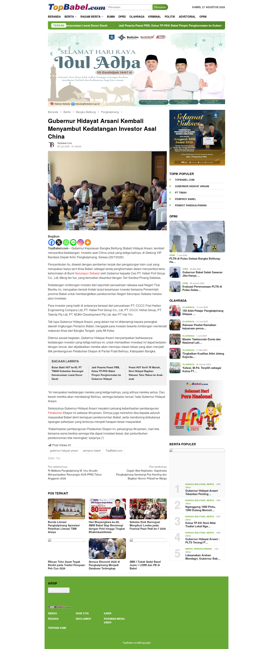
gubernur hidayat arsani (64, 450)
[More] (87, 242)
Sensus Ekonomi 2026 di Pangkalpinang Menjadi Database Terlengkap (104, 565)
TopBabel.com (114, 450)
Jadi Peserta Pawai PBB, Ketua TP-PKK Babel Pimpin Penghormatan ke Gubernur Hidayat (137, 25)
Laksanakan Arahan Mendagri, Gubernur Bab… (202, 556)
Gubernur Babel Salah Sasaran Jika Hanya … (202, 274)
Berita (210, 484)
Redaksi (53, 618)
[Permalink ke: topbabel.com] (51, 144)
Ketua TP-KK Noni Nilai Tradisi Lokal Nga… (200, 524)
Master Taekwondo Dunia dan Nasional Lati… (201, 340)
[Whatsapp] (66, 242)
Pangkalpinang (203, 548)
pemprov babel (92, 450)
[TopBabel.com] (77, 7)
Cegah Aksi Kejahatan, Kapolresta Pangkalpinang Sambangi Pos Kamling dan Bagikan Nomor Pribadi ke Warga (141, 472)
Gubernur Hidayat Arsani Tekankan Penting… (201, 492)
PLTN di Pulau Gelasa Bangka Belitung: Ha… (195, 260)
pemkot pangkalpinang (191, 205)
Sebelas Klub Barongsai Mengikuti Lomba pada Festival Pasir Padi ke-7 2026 (148, 525)
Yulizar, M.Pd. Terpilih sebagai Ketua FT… (201, 369)
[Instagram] (80, 242)
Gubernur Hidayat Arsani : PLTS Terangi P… (202, 540)
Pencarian (160, 7)
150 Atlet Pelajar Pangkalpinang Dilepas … (202, 312)
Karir (107, 613)
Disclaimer (83, 618)
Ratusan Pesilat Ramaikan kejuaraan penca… (199, 326)
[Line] (73, 242)
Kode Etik (82, 613)
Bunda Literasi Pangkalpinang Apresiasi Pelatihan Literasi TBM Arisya (64, 527)
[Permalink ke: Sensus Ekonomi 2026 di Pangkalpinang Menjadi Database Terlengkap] (107, 548)
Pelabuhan (55, 413)
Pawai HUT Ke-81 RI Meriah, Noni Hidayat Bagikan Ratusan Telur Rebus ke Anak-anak (146, 373)
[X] (59, 242)
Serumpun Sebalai (87, 273)
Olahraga (188, 307)
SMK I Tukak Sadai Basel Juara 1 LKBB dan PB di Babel (145, 565)
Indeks (52, 613)
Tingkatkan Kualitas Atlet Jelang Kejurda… (203, 355)
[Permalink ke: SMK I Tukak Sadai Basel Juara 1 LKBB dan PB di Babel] (148, 548)
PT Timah (180, 192)
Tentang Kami (57, 628)
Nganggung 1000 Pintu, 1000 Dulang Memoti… (200, 508)
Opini (172, 255)
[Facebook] (51, 242)
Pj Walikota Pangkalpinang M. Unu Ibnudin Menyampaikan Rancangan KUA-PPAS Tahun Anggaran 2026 (75, 472)
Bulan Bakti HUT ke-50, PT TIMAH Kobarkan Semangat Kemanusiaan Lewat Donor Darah (67, 373)
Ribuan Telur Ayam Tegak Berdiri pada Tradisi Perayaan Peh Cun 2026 (66, 565)
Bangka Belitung (195, 484)
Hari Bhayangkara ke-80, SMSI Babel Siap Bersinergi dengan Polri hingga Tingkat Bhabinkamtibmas (107, 527)
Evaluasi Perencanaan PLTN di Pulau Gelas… (202, 288)
